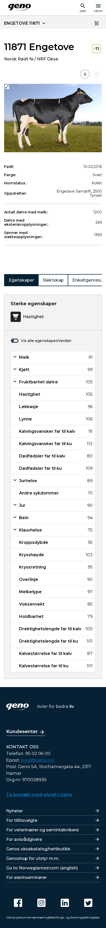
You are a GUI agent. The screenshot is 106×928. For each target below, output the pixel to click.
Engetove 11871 (22, 23)
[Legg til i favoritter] (96, 74)
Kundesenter (22, 731)
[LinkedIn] (65, 903)
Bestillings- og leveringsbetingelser (74, 917)
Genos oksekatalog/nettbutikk (38, 848)
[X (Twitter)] (88, 903)
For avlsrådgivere (24, 839)
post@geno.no (37, 760)
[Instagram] (41, 903)
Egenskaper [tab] (21, 280)
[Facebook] (18, 903)
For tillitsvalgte (21, 820)
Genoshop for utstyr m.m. (32, 858)
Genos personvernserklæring (27, 917)
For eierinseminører (26, 877)
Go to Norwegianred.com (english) (42, 868)
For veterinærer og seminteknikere (42, 829)
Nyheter (14, 810)
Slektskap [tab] (53, 280)
